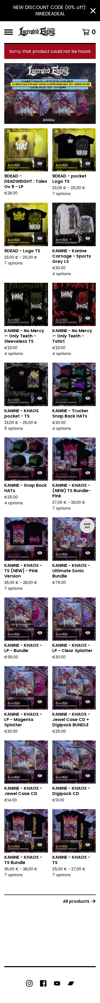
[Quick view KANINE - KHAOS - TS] (88, 844)
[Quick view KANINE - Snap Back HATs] (40, 473)
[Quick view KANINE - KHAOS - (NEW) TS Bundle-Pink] (88, 473)
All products (76, 901)
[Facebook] (43, 983)
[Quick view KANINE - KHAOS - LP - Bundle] (40, 633)
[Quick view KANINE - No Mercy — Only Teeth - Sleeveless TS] (40, 318)
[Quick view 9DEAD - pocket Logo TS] (88, 163)
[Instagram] (29, 983)
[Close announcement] (93, 10)
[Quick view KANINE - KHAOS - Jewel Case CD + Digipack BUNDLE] (88, 701)
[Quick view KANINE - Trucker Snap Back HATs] (88, 398)
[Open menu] (8, 32)
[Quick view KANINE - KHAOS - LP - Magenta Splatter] (40, 701)
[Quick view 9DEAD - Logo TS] (40, 238)
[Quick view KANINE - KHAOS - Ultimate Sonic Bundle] (88, 553)
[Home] (37, 32)
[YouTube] (57, 983)
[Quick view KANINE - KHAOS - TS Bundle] (40, 844)
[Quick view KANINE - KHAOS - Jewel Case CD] (40, 775)
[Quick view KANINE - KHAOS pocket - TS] (40, 398)
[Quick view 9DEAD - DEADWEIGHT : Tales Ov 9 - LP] (40, 163)
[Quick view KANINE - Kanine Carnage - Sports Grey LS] (88, 238)
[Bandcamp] (71, 983)
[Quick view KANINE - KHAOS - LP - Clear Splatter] (88, 633)
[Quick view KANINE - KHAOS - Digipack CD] (88, 775)
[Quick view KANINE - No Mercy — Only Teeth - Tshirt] (88, 318)
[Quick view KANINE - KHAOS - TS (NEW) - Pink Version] (40, 553)
